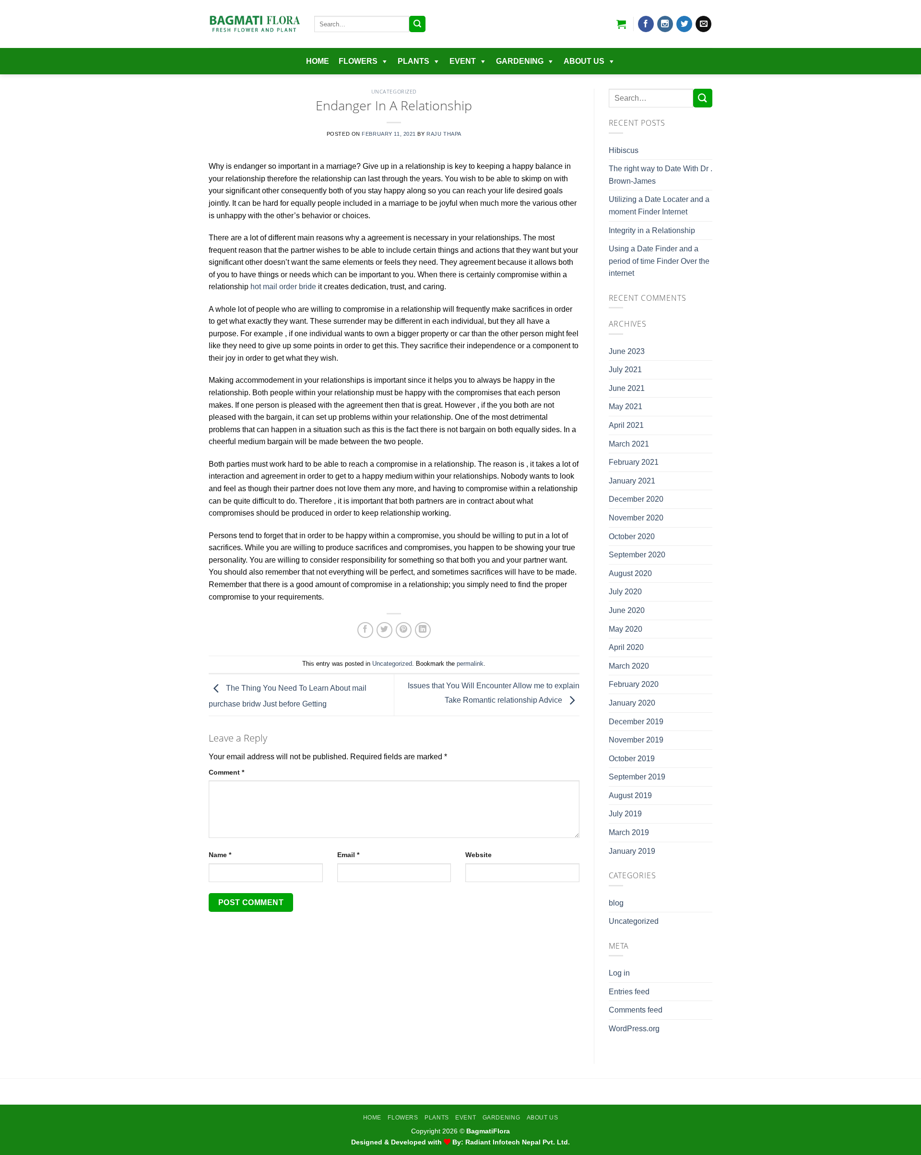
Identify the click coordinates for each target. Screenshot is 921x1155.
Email (348, 855)
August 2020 (630, 573)
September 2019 (637, 777)
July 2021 (625, 369)
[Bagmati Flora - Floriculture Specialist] (254, 24)
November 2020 (636, 518)
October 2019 (632, 758)
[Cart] (621, 24)
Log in (619, 973)
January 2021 (632, 481)
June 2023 (627, 351)
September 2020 (637, 555)
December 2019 (636, 722)
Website (478, 855)
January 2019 (632, 851)
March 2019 (629, 832)
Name (220, 855)
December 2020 (636, 499)
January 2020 (632, 703)
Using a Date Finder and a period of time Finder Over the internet (659, 261)
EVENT (462, 61)
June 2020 (627, 610)
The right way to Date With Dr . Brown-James (660, 175)
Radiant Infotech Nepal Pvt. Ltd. (517, 1142)
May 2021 (625, 406)
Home (317, 61)
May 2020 (625, 629)
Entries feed (629, 992)
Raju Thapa (443, 134)
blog (616, 903)
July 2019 (625, 814)
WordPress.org (634, 1029)
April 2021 (626, 425)
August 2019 (630, 795)
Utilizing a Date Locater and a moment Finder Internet (659, 205)
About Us (584, 61)
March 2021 (629, 444)
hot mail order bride (283, 287)
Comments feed (635, 1010)
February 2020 (634, 684)
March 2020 (629, 666)
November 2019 (636, 740)
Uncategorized (394, 91)
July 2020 (625, 592)
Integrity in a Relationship (652, 230)
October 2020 (632, 536)
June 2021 (627, 388)
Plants (413, 61)
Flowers (358, 61)
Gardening (519, 61)
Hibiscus (623, 150)
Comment (226, 772)
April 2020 (626, 647)
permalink (470, 663)
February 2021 (634, 462)
